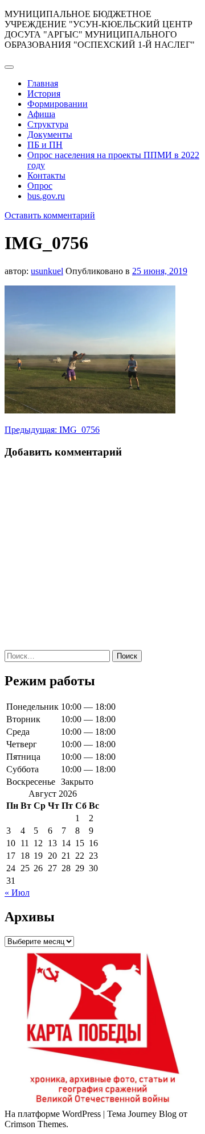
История (43, 93)
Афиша (41, 114)
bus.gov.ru (46, 196)
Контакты (46, 175)
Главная (42, 83)
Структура (47, 124)
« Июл (17, 892)
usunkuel (47, 271)
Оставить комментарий (50, 215)
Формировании (57, 104)
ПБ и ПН (45, 145)
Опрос (39, 186)
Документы (49, 134)
